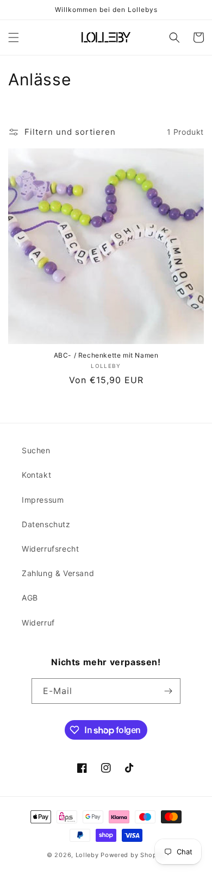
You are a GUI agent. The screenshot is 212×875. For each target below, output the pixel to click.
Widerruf (38, 622)
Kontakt (36, 474)
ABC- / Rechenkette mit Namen (106, 355)
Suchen (36, 450)
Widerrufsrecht (50, 548)
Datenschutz (46, 524)
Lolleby (87, 855)
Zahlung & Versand (58, 573)
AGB (30, 597)
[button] (14, 37)
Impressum (43, 499)
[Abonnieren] (168, 691)
